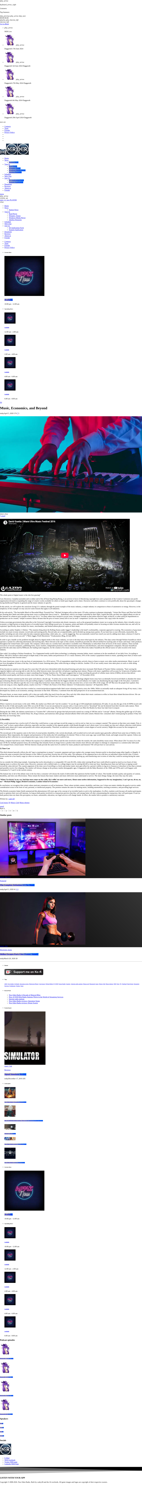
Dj (9, 803)
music (97, 984)
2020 (5, 984)
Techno (18, 986)
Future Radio (62, 984)
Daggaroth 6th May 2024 (6, 1414)
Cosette (2, 1427)
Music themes (24, 803)
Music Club (15, 803)
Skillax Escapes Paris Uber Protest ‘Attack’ (19, 954)
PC (121, 984)
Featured (3, 881)
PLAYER (8, 200)
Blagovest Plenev (34, 984)
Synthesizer (12, 986)
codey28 (12, 799)
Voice (21, 986)
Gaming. (68, 984)
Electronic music (6, 950)
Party (118, 984)
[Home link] (14, 154)
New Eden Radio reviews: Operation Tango (24, 1001)
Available (8, 300)
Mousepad (92, 984)
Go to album (4, 24)
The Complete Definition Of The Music (17, 885)
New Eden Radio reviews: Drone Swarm (23, 1003)
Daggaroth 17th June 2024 (6, 1358)
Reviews (7, 1070)
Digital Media (49, 984)
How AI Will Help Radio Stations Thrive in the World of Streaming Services (36, 997)
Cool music (4, 803)
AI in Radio (11, 984)
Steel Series (130, 984)
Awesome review (24, 984)
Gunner (2, 1435)
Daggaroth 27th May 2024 (6, 1395)
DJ (1, 402)
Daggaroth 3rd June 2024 (6, 1377)
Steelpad (124, 984)
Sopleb (1, 1431)
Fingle (1, 1423)
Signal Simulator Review (15, 1074)
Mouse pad (86, 984)
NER (115, 984)
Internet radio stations (77, 984)
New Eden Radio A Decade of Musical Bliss (24, 995)
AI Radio (16, 984)
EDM (56, 984)
